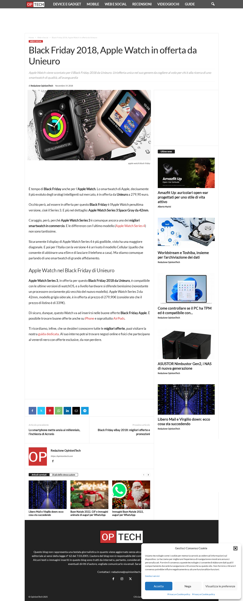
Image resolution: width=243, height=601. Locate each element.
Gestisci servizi (152, 576)
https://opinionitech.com (62, 456)
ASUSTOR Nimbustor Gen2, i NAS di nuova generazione (184, 365)
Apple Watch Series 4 (130, 226)
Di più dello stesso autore (63, 474)
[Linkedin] (67, 410)
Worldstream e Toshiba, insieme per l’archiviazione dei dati (183, 254)
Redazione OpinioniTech (42, 85)
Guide (190, 4)
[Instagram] (122, 579)
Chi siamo (138, 596)
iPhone (89, 318)
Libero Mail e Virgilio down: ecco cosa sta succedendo (46, 513)
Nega (188, 586)
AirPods (119, 318)
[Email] (76, 410)
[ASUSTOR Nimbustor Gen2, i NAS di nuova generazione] (186, 344)
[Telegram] (85, 410)
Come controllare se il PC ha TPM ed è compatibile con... (184, 310)
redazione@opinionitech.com (128, 571)
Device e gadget (67, 4)
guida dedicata (48, 334)
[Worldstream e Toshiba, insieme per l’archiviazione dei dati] (186, 233)
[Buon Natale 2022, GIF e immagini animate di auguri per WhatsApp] (89, 494)
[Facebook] (32, 410)
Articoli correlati (39, 474)
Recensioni (142, 4)
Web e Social (116, 4)
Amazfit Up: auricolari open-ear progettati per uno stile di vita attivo (183, 197)
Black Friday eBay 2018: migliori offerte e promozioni (124, 432)
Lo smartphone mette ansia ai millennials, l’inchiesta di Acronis (54, 432)
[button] (235, 548)
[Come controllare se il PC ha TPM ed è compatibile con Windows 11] (186, 288)
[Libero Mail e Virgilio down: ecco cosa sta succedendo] (48, 494)
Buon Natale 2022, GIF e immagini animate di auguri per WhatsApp (89, 513)
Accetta (159, 586)
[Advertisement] (121, 20)
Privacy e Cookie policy (178, 594)
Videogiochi (168, 4)
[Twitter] (41, 410)
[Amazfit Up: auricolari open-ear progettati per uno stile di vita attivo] (186, 173)
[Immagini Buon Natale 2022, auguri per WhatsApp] (131, 494)
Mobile (93, 4)
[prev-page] (144, 475)
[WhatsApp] (58, 410)
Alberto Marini (164, 206)
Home (31, 37)
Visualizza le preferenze (220, 586)
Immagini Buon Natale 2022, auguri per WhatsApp (128, 513)
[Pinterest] (50, 410)
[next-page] (148, 475)
